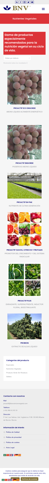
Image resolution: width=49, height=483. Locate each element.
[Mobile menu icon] (43, 9)
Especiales (10, 365)
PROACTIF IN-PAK (24, 202)
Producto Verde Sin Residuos (16, 373)
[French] (13, 455)
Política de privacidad (13, 437)
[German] (16, 455)
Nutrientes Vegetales (13, 369)
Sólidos (9, 376)
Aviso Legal (10, 447)
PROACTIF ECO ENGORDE (25, 108)
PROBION (25, 343)
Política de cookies (12, 442)
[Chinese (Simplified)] (7, 455)
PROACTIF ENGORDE (24, 163)
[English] (10, 455)
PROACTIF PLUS (24, 301)
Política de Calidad (12, 432)
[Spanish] (19, 455)
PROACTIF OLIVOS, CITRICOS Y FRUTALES (25, 250)
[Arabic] (4, 455)
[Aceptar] (46, 475)
